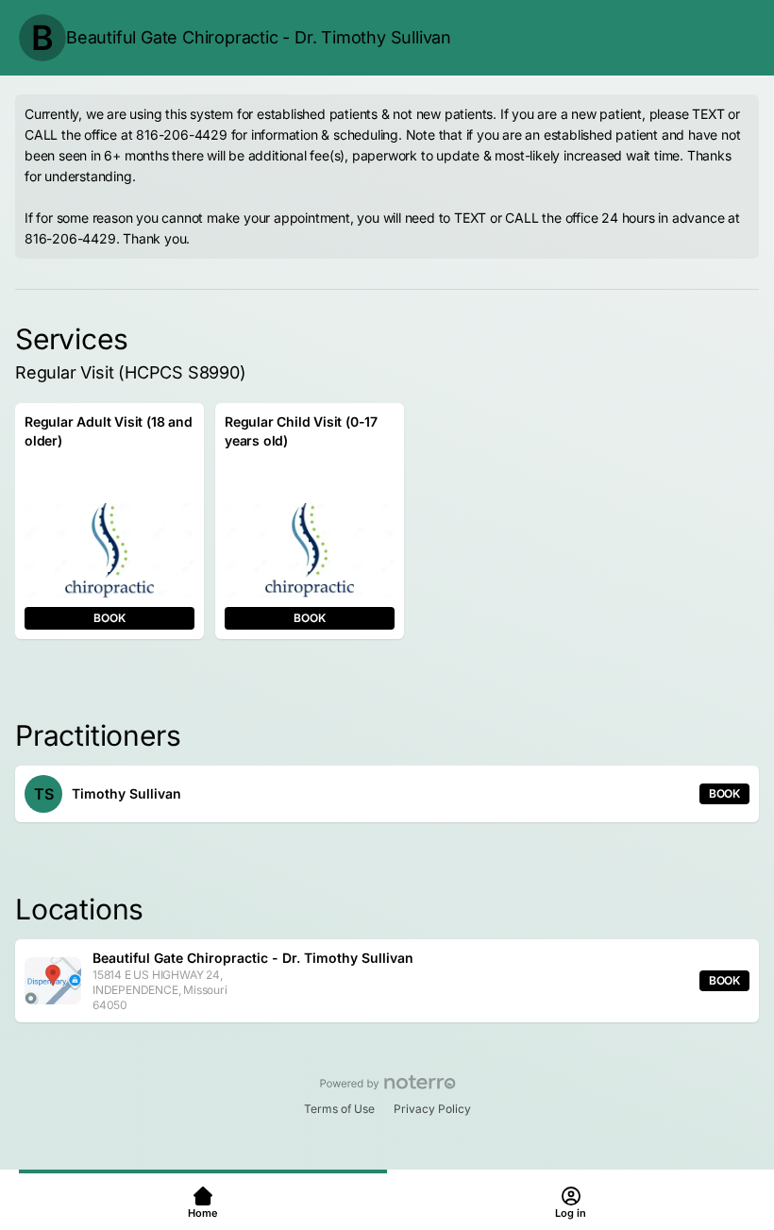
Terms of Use (339, 1109)
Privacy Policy (432, 1109)
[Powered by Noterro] (387, 1082)
